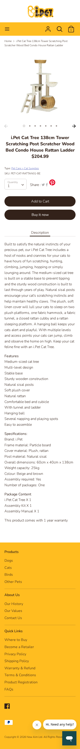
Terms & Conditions (20, 675)
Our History (13, 603)
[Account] (48, 27)
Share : (35, 184)
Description (40, 232)
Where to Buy (15, 639)
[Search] (59, 27)
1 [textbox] (9, 186)
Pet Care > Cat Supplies (25, 168)
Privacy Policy (15, 654)
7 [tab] (56, 126)
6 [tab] (51, 126)
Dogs (8, 560)
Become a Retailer (19, 647)
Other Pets (13, 581)
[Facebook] (7, 706)
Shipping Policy (16, 661)
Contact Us (13, 617)
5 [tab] (45, 126)
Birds (8, 574)
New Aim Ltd (34, 737)
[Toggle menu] (7, 29)
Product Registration (21, 682)
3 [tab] (35, 126)
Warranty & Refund (19, 668)
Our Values (13, 610)
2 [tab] (29, 126)
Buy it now (40, 214)
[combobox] (15, 184)
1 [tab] (24, 126)
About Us (12, 595)
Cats (8, 567)
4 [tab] (40, 126)
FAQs (8, 689)
